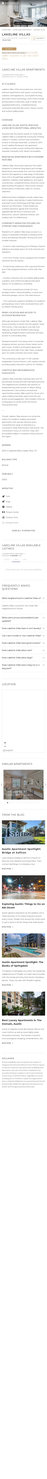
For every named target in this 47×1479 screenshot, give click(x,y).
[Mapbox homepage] (8, 750)
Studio (7, 560)
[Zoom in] (5, 743)
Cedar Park (6, 30)
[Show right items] (45, 784)
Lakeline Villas (39, 30)
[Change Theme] (2, 2)
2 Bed (24, 560)
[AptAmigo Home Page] (11, 3)
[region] (23, 721)
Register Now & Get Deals (14, 53)
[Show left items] (1, 784)
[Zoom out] (5, 746)
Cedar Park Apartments (22, 30)
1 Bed (16, 560)
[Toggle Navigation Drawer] (44, 3)
